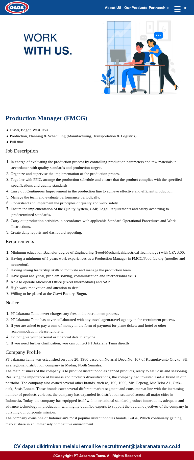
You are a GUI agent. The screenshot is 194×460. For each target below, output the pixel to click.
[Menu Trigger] (177, 9)
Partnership (159, 8)
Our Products (135, 8)
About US (113, 8)
